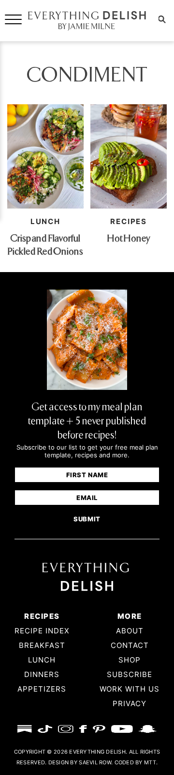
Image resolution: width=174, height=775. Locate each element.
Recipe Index (42, 630)
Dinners (41, 674)
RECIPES (128, 221)
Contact (130, 645)
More (129, 616)
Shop (129, 659)
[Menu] (13, 18)
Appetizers (41, 689)
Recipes (41, 616)
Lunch (45, 221)
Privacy (129, 703)
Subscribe (129, 674)
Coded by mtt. (136, 762)
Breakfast (42, 645)
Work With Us (130, 689)
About (130, 630)
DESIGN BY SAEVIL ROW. (80, 762)
